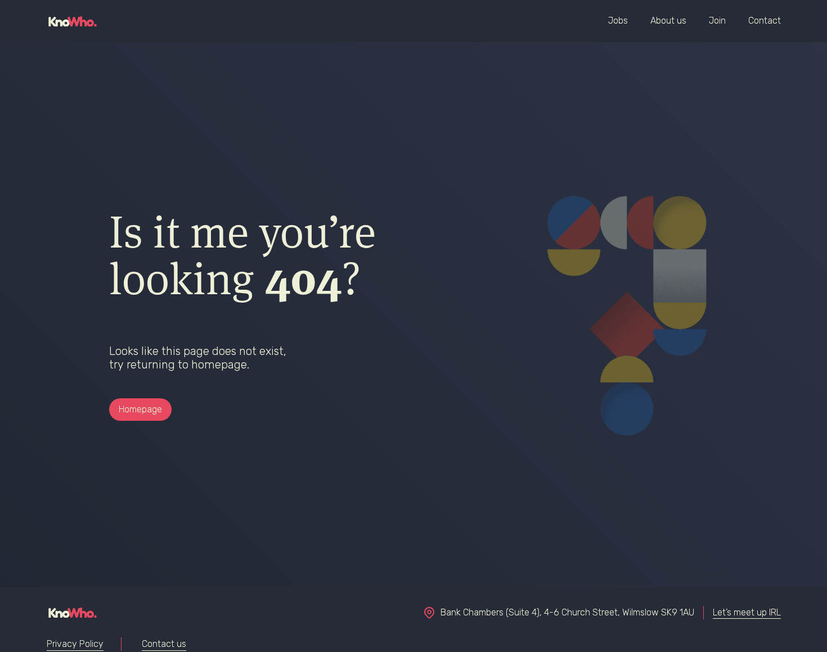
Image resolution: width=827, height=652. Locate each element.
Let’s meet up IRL (747, 612)
